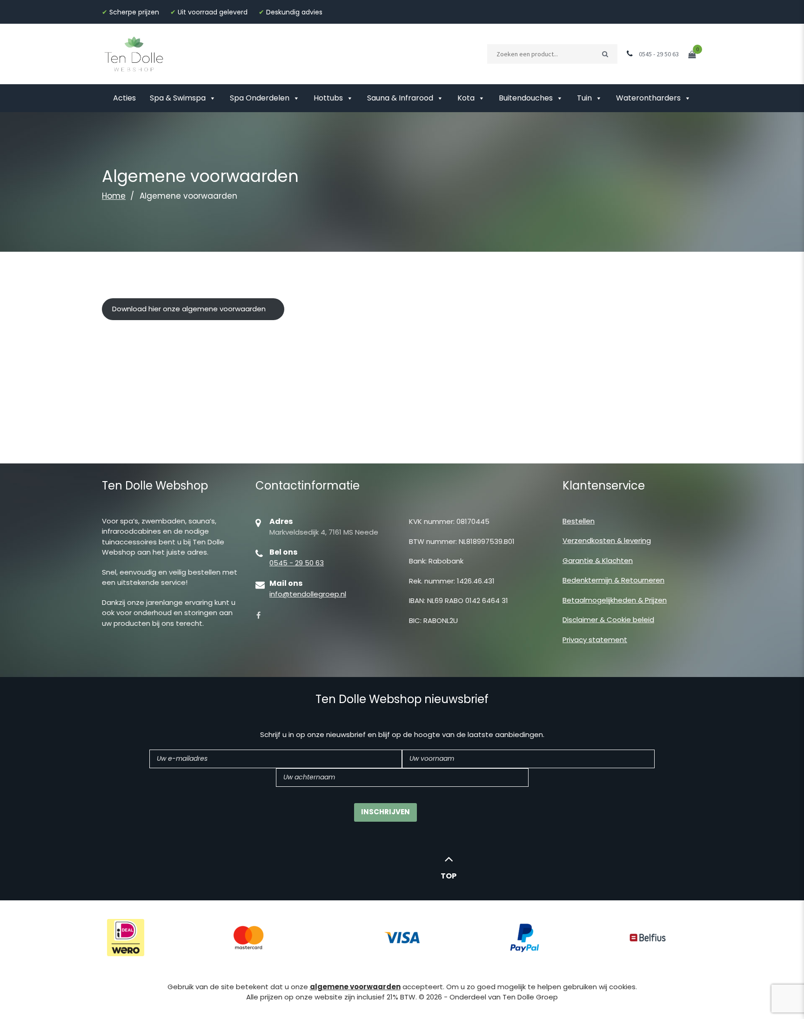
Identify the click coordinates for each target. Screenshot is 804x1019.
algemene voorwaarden (355, 987)
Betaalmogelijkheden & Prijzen (615, 600)
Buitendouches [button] (526, 98)
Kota (466, 98)
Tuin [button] (584, 98)
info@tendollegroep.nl (307, 594)
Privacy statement (595, 639)
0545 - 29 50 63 (296, 563)
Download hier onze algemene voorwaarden (189, 309)
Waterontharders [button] (648, 98)
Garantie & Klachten (598, 560)
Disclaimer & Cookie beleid (608, 619)
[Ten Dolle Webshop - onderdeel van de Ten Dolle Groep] (134, 53)
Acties (124, 98)
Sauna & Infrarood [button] (400, 98)
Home (114, 196)
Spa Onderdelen (259, 98)
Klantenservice (604, 485)
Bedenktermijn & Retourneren (613, 580)
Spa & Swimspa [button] (178, 98)
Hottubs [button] (328, 98)
